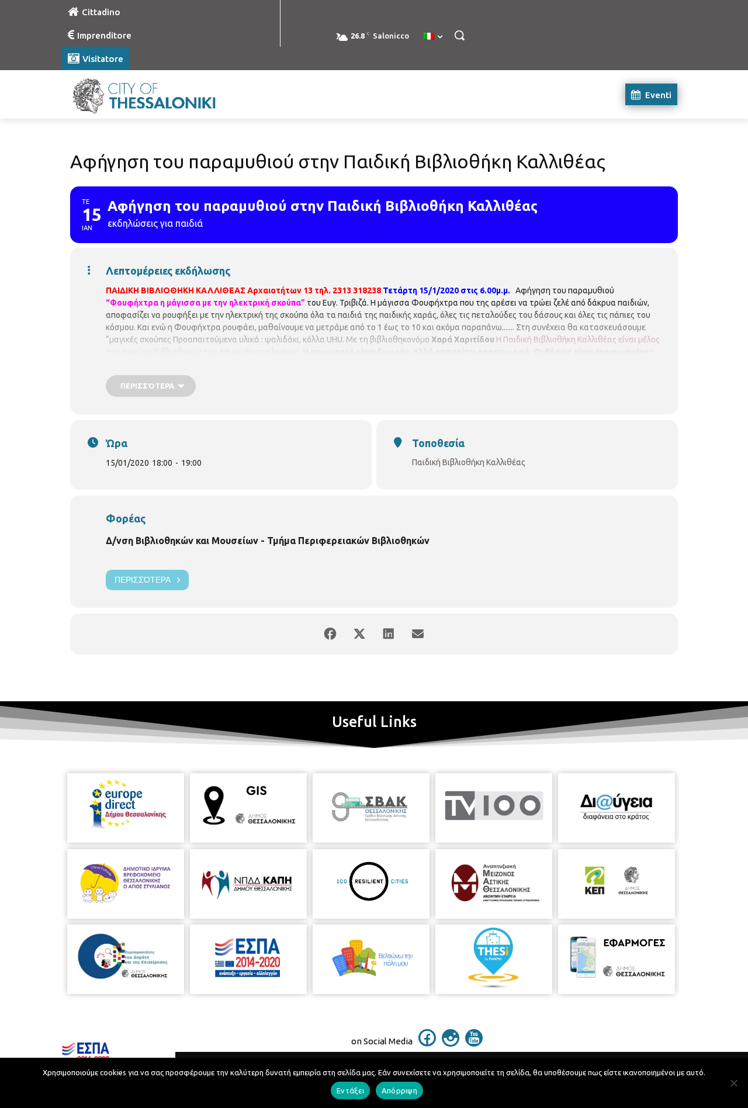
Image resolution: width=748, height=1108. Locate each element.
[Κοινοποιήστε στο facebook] (330, 634)
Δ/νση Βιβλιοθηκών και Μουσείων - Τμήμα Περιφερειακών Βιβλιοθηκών (268, 540)
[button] (459, 35)
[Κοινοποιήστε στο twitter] (359, 634)
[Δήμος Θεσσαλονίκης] (155, 94)
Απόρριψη (399, 1090)
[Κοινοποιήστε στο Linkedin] (388, 634)
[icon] (427, 1043)
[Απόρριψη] (733, 1083)
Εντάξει (350, 1090)
